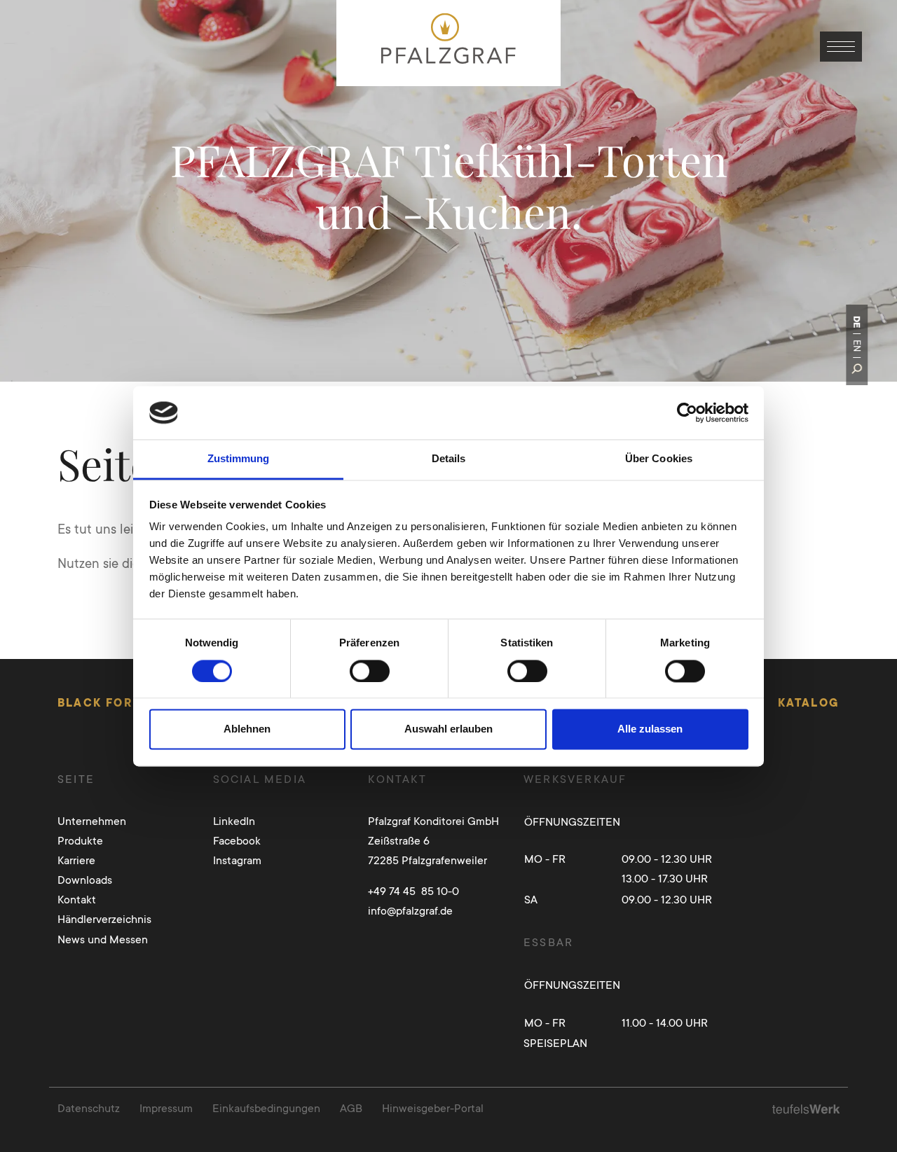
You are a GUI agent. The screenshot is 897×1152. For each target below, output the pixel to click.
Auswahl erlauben (448, 729)
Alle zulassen (650, 729)
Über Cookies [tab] (658, 459)
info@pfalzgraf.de (410, 910)
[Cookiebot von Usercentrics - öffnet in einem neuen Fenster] (687, 412)
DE (857, 322)
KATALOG (809, 702)
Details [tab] (449, 459)
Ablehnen (247, 729)
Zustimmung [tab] (238, 459)
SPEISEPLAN (555, 1043)
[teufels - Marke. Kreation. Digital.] (806, 1108)
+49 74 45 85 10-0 (413, 891)
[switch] (370, 671)
